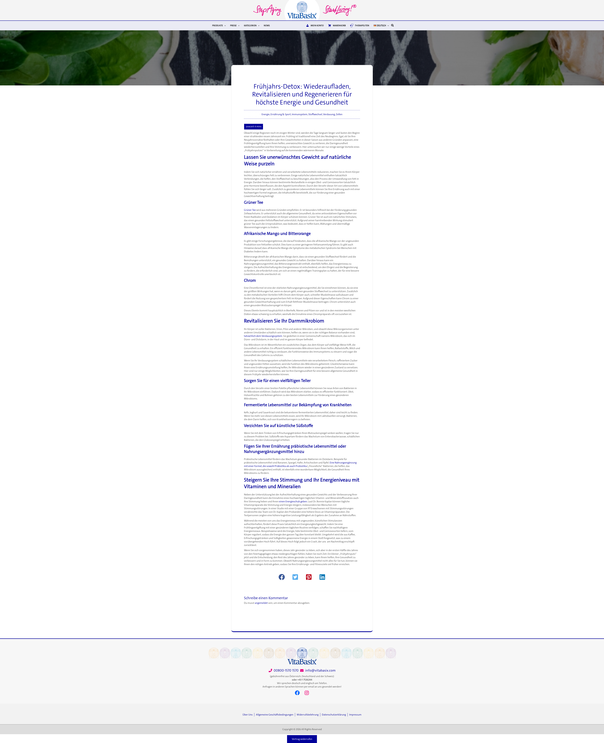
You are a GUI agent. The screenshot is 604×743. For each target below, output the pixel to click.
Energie (266, 114)
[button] (224, 25)
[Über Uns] (248, 714)
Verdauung (329, 114)
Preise (233, 25)
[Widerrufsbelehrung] (308, 714)
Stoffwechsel (315, 114)
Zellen (339, 114)
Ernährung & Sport (281, 114)
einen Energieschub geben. (293, 501)
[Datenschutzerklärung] (334, 714)
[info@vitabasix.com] (318, 670)
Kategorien (250, 25)
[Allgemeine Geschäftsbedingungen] (275, 714)
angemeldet (261, 603)
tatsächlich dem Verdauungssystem (263, 336)
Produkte (217, 25)
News (267, 25)
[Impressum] (355, 714)
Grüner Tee (250, 210)
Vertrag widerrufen (302, 739)
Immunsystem (299, 114)
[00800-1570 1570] (284, 670)
